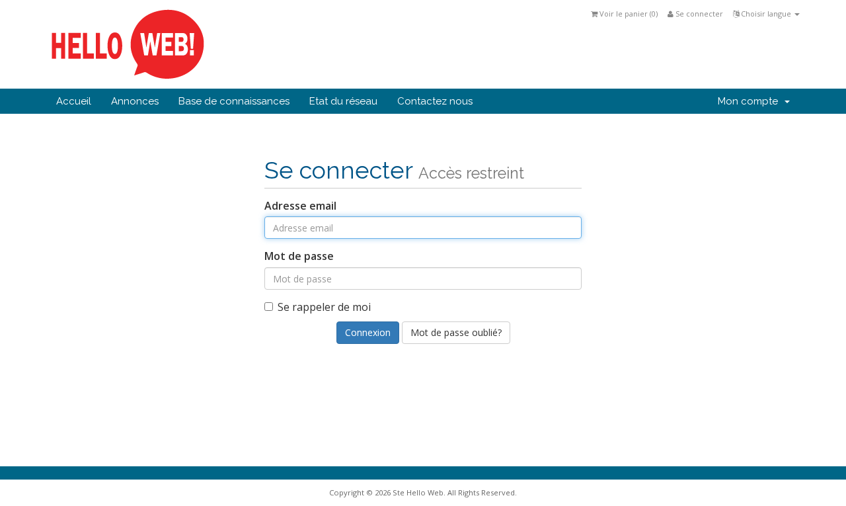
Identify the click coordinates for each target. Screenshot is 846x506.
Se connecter (698, 14)
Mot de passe (299, 256)
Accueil (73, 101)
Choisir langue (766, 14)
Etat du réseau (343, 101)
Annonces (135, 101)
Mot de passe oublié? (456, 332)
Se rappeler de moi (324, 307)
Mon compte (750, 101)
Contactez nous (435, 101)
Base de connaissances (233, 101)
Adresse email (300, 205)
